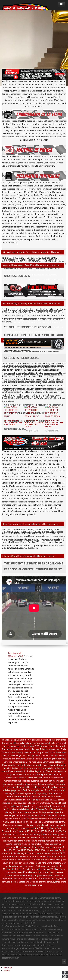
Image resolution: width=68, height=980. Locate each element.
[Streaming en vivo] (34, 74)
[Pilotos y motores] (34, 290)
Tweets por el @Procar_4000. (15, 654)
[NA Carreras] (34, 344)
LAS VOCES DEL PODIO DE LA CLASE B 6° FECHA (13, 422)
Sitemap (8, 967)
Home (7, 970)
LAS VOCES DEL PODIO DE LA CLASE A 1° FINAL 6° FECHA (54, 423)
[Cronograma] (34, 114)
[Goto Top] (64, 961)
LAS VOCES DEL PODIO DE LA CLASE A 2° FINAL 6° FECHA (34, 423)
